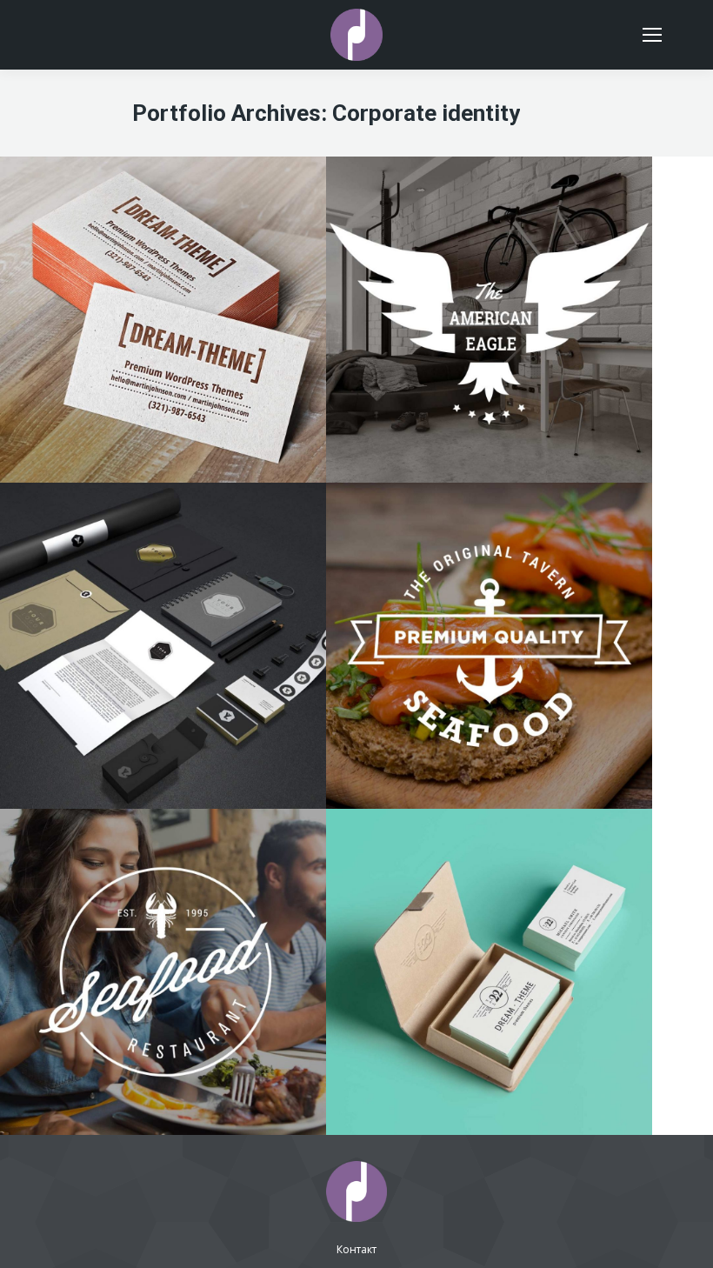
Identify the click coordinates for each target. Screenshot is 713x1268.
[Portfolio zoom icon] (489, 252)
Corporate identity (489, 315)
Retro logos (489, 619)
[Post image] (163, 320)
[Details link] (536, 252)
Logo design (163, 956)
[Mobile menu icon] (652, 34)
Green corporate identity (489, 945)
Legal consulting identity (163, 619)
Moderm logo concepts (489, 293)
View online (442, 252)
